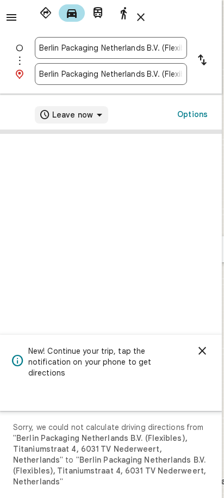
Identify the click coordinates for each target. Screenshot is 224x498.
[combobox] (111, 48)
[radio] (46, 13)
